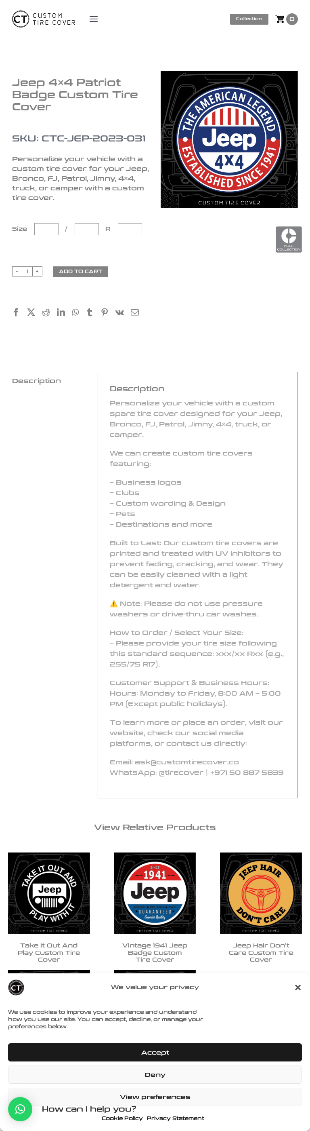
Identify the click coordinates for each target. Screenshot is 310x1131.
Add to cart (80, 271)
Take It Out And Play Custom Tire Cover (49, 952)
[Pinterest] (108, 313)
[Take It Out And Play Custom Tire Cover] (49, 893)
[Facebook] (19, 313)
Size (20, 229)
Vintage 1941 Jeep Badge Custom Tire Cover (154, 952)
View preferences (155, 1097)
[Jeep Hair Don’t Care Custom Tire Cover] (261, 893)
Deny (155, 1074)
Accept (155, 1052)
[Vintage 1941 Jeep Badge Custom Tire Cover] (155, 893)
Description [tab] (36, 381)
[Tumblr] (93, 313)
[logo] (43, 15)
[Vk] (123, 313)
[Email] (138, 313)
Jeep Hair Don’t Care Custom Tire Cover (261, 952)
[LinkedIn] (64, 313)
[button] (298, 987)
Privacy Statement (175, 1118)
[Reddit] (49, 313)
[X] (34, 313)
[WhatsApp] (79, 313)
